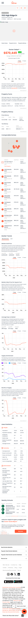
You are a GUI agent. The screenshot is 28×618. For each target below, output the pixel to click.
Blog (16, 567)
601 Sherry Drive (8, 215)
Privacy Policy (6, 602)
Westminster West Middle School (10, 512)
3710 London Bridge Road (7, 196)
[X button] (15, 574)
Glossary (10, 567)
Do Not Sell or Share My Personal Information (12, 611)
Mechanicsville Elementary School (10, 506)
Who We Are (6, 565)
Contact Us (14, 565)
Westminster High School (10, 509)
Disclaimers (14, 88)
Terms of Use (16, 600)
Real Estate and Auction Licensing (11, 587)
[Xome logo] (14, 2)
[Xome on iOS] (9, 581)
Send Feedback (14, 541)
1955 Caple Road (8, 220)
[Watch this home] (17, 8)
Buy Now (20, 531)
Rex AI (19, 570)
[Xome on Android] (18, 581)
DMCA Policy (12, 610)
